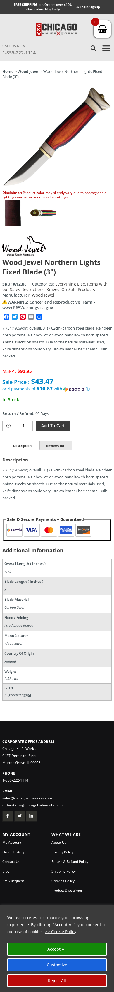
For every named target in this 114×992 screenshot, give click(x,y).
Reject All (57, 980)
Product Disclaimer (66, 890)
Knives (52, 289)
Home (8, 71)
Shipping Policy (63, 871)
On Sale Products (78, 289)
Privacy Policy (62, 852)
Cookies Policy (63, 880)
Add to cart (53, 425)
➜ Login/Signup (88, 7)
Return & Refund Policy (69, 861)
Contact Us (11, 861)
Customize (57, 965)
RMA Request (13, 880)
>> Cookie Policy (60, 931)
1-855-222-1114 (19, 53)
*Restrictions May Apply (43, 9)
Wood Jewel (28, 71)
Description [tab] (22, 445)
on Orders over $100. (43, 4)
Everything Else (70, 284)
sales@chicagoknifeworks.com (27, 798)
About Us (58, 842)
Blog (6, 871)
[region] (57, 948)
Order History (13, 852)
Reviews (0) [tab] (55, 445)
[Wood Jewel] (24, 254)
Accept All (57, 949)
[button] (57, 389)
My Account (11, 842)
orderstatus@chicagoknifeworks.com (32, 805)
